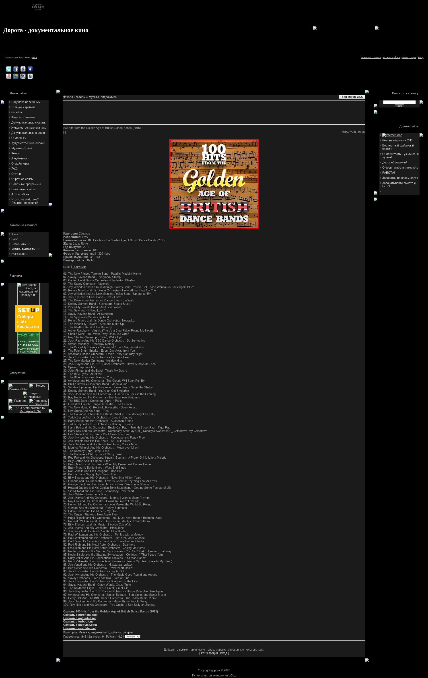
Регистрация (409, 57)
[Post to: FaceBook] (15, 69)
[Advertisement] (85, 60)
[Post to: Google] (23, 69)
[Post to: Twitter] (8, 69)
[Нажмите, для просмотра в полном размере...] (214, 227)
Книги (15, 234)
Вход (421, 57)
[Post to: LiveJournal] (23, 76)
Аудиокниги (18, 253)
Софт (15, 239)
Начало (68, 97)
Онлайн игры (19, 244)
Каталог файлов (391, 57)
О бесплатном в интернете (400, 167)
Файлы (80, 97)
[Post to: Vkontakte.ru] (30, 76)
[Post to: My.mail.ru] (15, 76)
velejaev (128, 632)
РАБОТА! (388, 172)
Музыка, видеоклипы (23, 248)
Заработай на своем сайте (400, 177)
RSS (34, 57)
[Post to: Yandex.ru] (8, 76)
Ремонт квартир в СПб (397, 140)
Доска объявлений (394, 162)
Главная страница (371, 57)
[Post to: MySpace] (30, 69)
